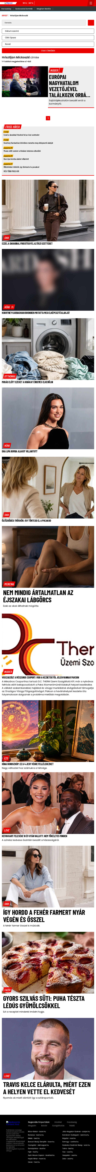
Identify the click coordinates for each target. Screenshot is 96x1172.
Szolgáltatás (58, 1126)
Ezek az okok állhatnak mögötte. (21, 605)
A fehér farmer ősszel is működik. (21, 925)
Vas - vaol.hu (67, 1152)
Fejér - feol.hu (33, 1152)
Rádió (72, 1126)
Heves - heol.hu (34, 1162)
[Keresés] (84, 3)
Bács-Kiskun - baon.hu (37, 1132)
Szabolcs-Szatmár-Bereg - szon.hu (76, 1145)
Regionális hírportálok (39, 1122)
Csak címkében (48, 50)
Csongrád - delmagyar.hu (38, 1145)
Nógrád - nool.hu (69, 1138)
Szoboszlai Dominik (24, 9)
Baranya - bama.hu (36, 1135)
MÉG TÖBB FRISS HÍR (11, 171)
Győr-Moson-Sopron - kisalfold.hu (41, 1155)
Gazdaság (72, 1122)
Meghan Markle (44, 9)
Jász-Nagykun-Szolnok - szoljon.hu (76, 1132)
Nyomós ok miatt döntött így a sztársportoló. (28, 1097)
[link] (6, 237)
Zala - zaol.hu (67, 1159)
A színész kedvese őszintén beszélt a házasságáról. (30, 840)
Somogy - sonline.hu (70, 1142)
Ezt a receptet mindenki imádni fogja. (23, 1011)
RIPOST (5, 15)
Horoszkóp (6, 9)
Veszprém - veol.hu (69, 1155)
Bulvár (44, 1126)
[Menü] (91, 3)
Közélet (58, 1122)
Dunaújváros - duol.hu (36, 1149)
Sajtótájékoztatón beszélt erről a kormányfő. (67, 102)
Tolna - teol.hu (68, 1149)
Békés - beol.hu (34, 1138)
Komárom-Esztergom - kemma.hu (75, 1135)
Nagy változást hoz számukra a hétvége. (24, 768)
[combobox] (45, 31)
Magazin (32, 1126)
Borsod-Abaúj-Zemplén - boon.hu (41, 1142)
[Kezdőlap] (8, 3)
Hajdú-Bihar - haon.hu (37, 1159)
